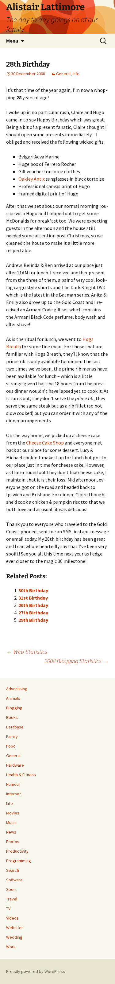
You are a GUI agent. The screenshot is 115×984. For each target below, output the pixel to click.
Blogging (14, 708)
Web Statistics (27, 651)
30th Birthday (33, 590)
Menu (12, 41)
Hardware (15, 765)
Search (12, 870)
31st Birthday (33, 598)
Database (15, 727)
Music (11, 822)
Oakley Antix (31, 179)
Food (11, 746)
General (63, 73)
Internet (13, 794)
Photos (12, 841)
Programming (18, 860)
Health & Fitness (21, 774)
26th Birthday (33, 605)
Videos (12, 918)
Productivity (17, 851)
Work (11, 946)
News (11, 832)
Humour (13, 784)
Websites (15, 927)
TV (8, 908)
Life (76, 73)
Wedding (14, 937)
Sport (11, 889)
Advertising (16, 688)
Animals (13, 698)
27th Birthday (33, 612)
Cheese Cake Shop (45, 443)
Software (14, 880)
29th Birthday (33, 620)
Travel (11, 899)
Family (12, 736)
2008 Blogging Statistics (76, 661)
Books (12, 717)
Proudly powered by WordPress (35, 971)
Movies (12, 813)
